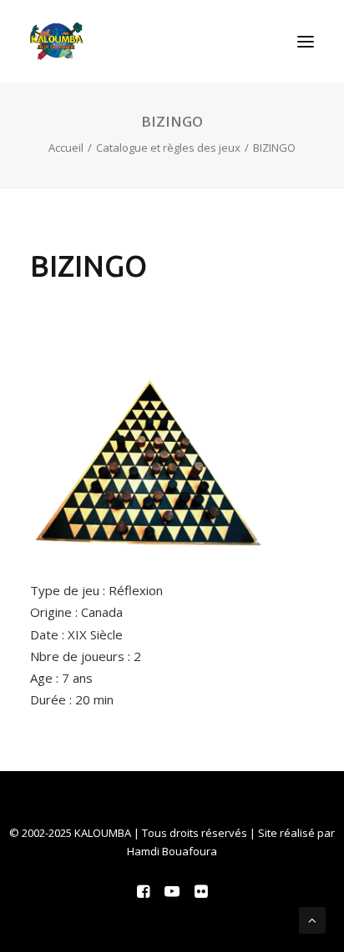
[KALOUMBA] (56, 41)
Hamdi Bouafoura (172, 851)
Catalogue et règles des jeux (168, 147)
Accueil (65, 147)
